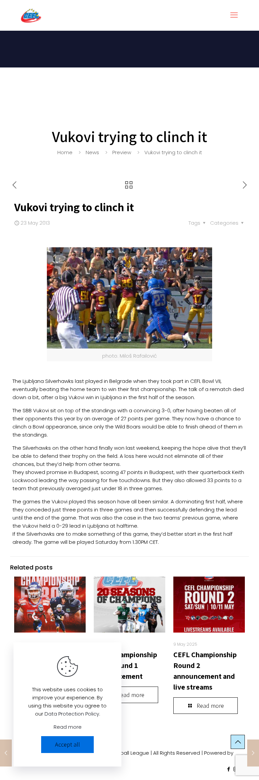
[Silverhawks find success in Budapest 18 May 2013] (6, 753)
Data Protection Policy (72, 713)
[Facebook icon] (228, 769)
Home (65, 152)
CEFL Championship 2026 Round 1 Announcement (125, 665)
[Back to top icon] (238, 742)
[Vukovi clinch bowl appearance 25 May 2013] (253, 753)
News (92, 152)
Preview (121, 152)
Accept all (67, 744)
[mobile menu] (234, 15)
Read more (68, 726)
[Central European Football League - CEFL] (31, 15)
